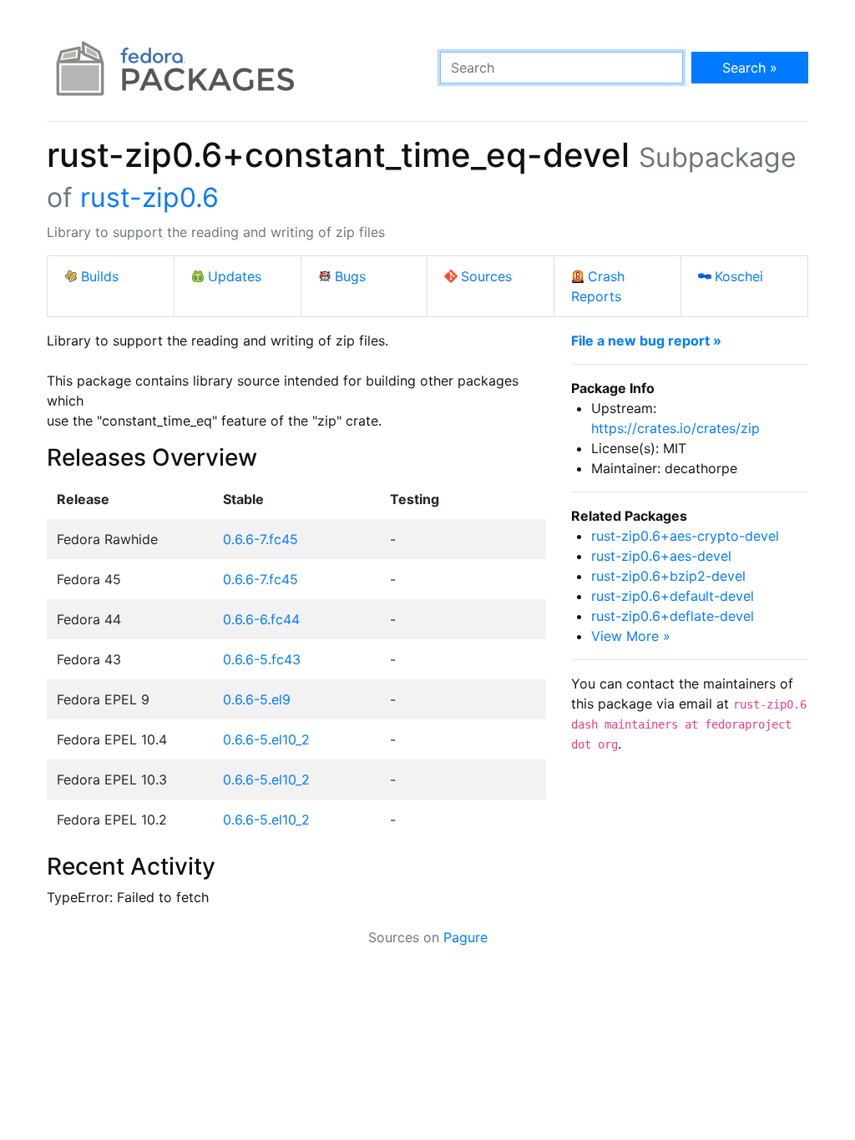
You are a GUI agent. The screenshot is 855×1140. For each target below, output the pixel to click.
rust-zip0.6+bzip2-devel (668, 575)
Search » (749, 67)
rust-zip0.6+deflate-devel (672, 616)
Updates (234, 276)
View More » (630, 636)
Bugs (350, 276)
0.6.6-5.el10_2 (266, 739)
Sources (486, 276)
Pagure (465, 937)
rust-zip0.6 (149, 197)
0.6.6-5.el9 (257, 699)
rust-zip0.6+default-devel (672, 596)
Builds (100, 276)
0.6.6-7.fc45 (260, 539)
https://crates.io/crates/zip (675, 428)
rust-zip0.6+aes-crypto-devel (685, 535)
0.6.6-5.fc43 (262, 659)
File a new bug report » (646, 340)
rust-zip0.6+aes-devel (661, 555)
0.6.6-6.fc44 (261, 619)
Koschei (739, 276)
